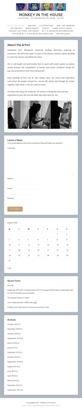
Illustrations (46, 26)
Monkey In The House (41, 14)
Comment (11, 148)
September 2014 (13, 362)
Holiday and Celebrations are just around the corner (28, 307)
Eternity (10, 285)
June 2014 (11, 371)
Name (10, 178)
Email (10, 188)
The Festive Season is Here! (18, 298)
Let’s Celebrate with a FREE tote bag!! (22, 302)
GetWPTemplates (39, 406)
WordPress (56, 406)
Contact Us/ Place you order (24, 31)
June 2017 (11, 348)
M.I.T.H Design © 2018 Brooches (57, 31)
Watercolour (63, 34)
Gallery (32, 26)
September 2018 (13, 338)
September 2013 (13, 390)
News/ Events (32, 28)
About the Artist (16, 26)
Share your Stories (62, 28)
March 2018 (12, 343)
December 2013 (13, 385)
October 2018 (12, 333)
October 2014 (12, 357)
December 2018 (13, 329)
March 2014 (12, 380)
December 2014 (13, 352)
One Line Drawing (66, 26)
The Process (16, 28)
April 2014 (11, 376)
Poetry (45, 28)
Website (10, 198)
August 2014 (12, 366)
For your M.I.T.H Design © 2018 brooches (32, 34)
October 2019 (12, 324)
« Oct (9, 268)
